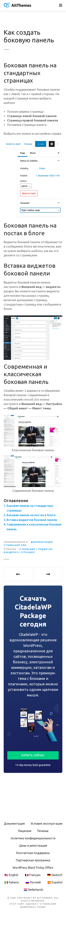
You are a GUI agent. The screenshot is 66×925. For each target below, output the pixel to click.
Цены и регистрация (33, 845)
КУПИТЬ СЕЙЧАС (33, 755)
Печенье (42, 831)
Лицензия (24, 831)
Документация (14, 823)
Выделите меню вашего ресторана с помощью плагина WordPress (48, 574)
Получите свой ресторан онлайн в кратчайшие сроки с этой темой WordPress (18, 574)
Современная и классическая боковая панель (34, 527)
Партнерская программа (33, 860)
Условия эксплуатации (46, 823)
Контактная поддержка (33, 853)
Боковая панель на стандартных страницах (30, 508)
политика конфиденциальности (33, 838)
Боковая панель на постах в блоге (31, 515)
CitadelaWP (27, 549)
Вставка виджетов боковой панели (32, 519)
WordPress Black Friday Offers (33, 867)
